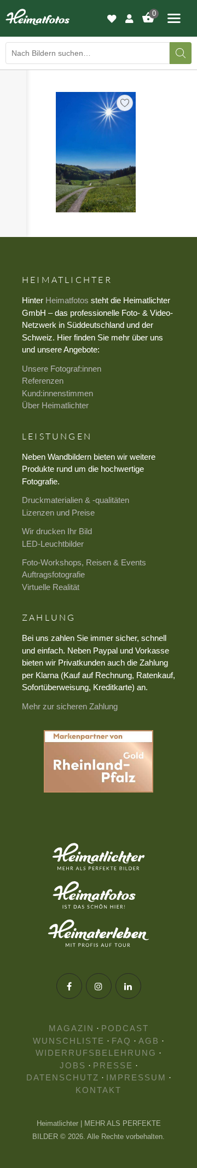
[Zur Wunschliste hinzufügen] (125, 103)
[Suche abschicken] (181, 53)
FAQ (121, 1040)
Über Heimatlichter (55, 405)
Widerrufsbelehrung (96, 1052)
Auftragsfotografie (53, 574)
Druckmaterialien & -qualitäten (75, 500)
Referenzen (42, 380)
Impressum (136, 1077)
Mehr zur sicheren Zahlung (70, 706)
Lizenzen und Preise (58, 512)
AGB (148, 1040)
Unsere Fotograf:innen (61, 368)
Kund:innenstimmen (57, 393)
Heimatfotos (67, 300)
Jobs (73, 1065)
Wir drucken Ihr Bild (57, 531)
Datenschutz (62, 1077)
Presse (113, 1065)
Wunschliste (69, 1040)
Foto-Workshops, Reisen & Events (84, 562)
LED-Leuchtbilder (53, 543)
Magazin (71, 1028)
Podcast (125, 1028)
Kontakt (98, 1090)
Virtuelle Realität (50, 587)
